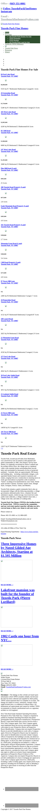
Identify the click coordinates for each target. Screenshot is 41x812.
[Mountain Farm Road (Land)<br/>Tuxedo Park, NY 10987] (6, 250)
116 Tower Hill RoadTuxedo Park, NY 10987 (9, 433)
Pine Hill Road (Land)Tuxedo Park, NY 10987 (9, 169)
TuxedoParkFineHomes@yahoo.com (18, 687)
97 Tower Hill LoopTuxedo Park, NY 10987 (9, 282)
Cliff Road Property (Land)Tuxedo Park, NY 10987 (10, 263)
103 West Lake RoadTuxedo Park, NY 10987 (9, 113)
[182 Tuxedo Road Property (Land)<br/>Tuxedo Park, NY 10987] (6, 231)
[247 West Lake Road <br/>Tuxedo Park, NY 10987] (6, 156)
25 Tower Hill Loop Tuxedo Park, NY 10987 (9, 414)
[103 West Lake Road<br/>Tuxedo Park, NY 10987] (6, 118)
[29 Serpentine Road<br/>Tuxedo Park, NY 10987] (6, 99)
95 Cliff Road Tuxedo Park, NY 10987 (9, 131)
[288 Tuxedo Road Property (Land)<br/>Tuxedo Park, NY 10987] (6, 193)
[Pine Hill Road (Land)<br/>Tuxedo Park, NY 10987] (6, 175)
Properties (8, 35)
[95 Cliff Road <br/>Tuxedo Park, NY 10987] (6, 137)
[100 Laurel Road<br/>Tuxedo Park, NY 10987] (6, 325)
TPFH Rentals (14, 40)
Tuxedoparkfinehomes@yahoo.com (20, 19)
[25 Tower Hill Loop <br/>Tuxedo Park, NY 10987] (6, 419)
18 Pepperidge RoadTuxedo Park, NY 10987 (9, 301)
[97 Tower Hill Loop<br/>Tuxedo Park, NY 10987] (6, 287)
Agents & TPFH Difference (14, 44)
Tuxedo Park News (11, 48)
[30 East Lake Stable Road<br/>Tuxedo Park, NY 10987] (6, 381)
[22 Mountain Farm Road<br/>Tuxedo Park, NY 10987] (6, 344)
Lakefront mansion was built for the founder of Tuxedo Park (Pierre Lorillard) (18, 596)
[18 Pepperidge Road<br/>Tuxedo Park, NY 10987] (6, 306)
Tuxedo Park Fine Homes (14, 28)
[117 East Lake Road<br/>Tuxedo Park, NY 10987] (6, 363)
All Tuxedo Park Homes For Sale (20, 36)
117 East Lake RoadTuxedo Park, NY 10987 (9, 357)
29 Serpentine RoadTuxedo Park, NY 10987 (9, 94)
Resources (8, 50)
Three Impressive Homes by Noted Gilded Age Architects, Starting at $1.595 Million (18, 549)
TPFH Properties (14, 38)
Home (7, 33)
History (7, 52)
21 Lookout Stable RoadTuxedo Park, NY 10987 (9, 395)
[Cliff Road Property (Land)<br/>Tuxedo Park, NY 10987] (6, 269)
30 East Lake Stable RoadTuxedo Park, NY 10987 (10, 376)
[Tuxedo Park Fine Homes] (10, 24)
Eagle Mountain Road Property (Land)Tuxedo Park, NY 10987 (15, 207)
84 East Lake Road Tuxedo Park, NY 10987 (9, 75)
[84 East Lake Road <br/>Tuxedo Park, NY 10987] (6, 80)
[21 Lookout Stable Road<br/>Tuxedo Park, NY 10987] (6, 400)
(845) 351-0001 (17, 3)
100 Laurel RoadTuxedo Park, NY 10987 (9, 320)
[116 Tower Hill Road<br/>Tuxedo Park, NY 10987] (6, 438)
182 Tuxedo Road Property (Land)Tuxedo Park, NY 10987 (13, 226)
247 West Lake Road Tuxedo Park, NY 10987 (9, 150)
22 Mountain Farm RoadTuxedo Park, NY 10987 (10, 338)
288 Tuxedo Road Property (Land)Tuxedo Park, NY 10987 (13, 188)
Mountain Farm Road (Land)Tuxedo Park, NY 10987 (11, 244)
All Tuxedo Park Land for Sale (19, 42)
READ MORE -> (7, 585)
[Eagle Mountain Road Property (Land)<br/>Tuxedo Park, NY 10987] (6, 212)
